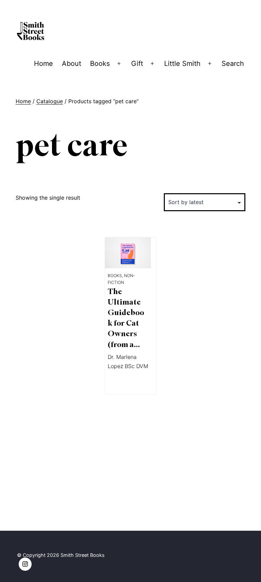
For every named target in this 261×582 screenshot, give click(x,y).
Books (100, 63)
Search (233, 63)
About (71, 63)
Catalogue (49, 101)
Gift (137, 63)
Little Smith (182, 63)
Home (43, 63)
